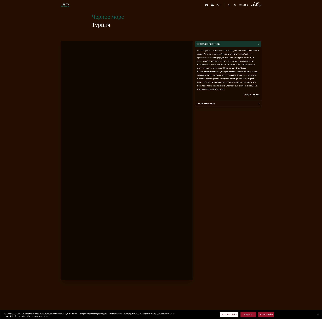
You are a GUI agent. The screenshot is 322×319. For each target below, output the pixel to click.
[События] (206, 5)
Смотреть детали (251, 94)
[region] (161, 314)
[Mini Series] (212, 5)
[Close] (318, 314)
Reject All (248, 314)
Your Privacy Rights (229, 314)
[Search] (229, 5)
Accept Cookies (266, 314)
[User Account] (235, 5)
